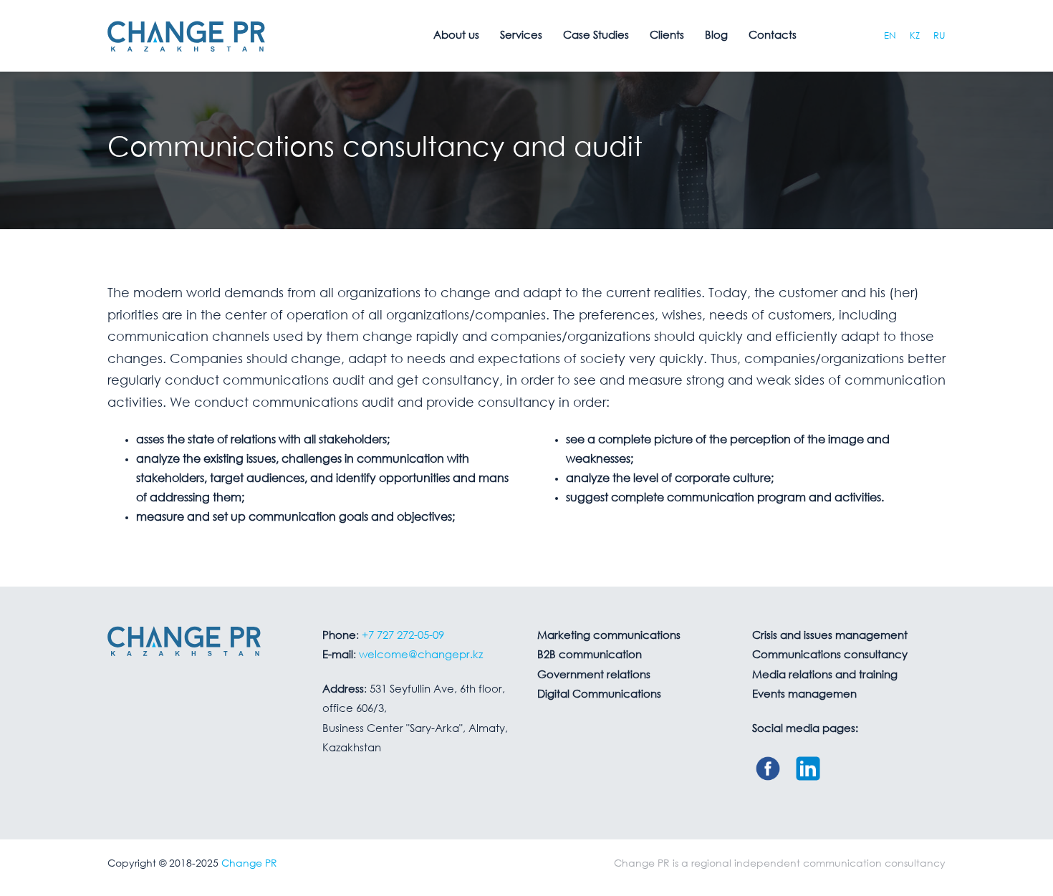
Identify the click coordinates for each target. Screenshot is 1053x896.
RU (939, 36)
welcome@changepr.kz (421, 655)
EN (890, 36)
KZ (915, 36)
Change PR (249, 864)
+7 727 (403, 636)
